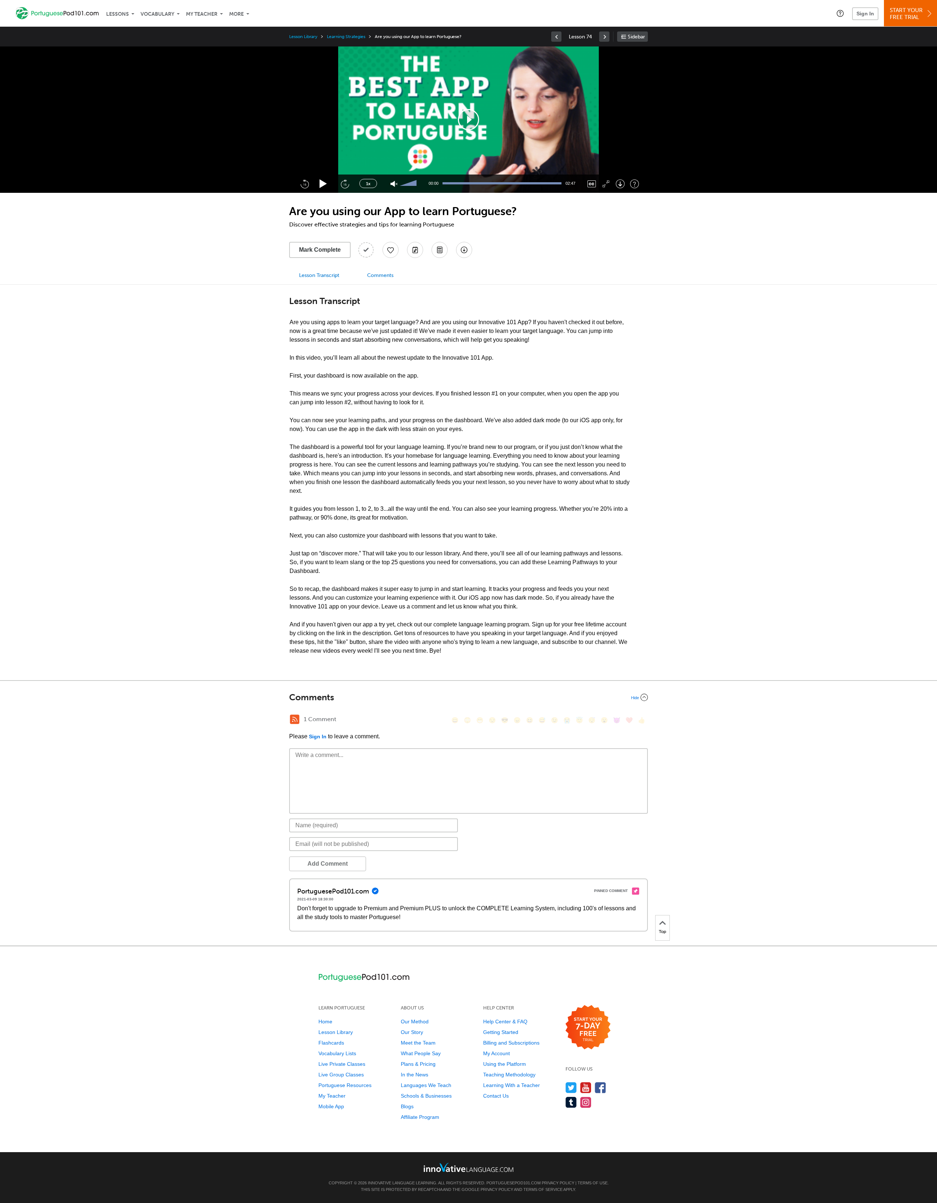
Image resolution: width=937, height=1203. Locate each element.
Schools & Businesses (426, 1096)
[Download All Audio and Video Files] (464, 250)
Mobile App (331, 1106)
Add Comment (327, 864)
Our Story (412, 1032)
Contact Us (496, 1096)
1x (368, 183)
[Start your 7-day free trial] (588, 1027)
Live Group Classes (341, 1075)
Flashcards (331, 1043)
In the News (414, 1075)
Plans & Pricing (418, 1064)
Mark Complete (320, 250)
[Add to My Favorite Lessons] (390, 250)
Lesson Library (303, 36)
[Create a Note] (415, 250)
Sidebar (636, 37)
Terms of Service (543, 1189)
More (236, 14)
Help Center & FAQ (505, 1021)
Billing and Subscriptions (511, 1043)
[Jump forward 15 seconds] (344, 183)
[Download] (620, 183)
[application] (468, 119)
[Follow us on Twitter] (571, 1087)
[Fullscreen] (606, 183)
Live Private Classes (341, 1064)
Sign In (865, 13)
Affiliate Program (420, 1117)
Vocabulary (157, 14)
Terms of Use (593, 1183)
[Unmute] (394, 183)
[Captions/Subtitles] (591, 183)
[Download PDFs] (440, 250)
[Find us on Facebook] (600, 1087)
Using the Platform (504, 1064)
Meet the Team (418, 1043)
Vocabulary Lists (337, 1053)
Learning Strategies (346, 36)
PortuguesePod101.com (513, 1183)
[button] (840, 13)
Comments (380, 275)
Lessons (117, 14)
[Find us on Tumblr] (571, 1102)
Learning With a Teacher (511, 1085)
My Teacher (201, 14)
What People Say (421, 1053)
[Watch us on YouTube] (585, 1087)
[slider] (409, 184)
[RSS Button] (294, 719)
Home (325, 1021)
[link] (556, 36)
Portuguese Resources (345, 1085)
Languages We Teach (426, 1085)
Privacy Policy (558, 1183)
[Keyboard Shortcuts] (634, 183)
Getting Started (500, 1032)
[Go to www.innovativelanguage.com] (468, 1167)
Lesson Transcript (319, 275)
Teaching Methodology (509, 1075)
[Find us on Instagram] (585, 1102)
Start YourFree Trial (906, 13)
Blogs (407, 1106)
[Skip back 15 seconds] (304, 183)
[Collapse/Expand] (468, 697)
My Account (496, 1053)
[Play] (323, 183)
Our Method (415, 1021)
